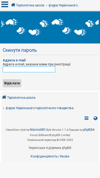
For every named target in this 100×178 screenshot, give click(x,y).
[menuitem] (44, 157)
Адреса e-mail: (14, 60)
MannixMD (37, 130)
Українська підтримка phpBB (50, 148)
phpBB (88, 130)
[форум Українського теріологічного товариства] (50, 27)
